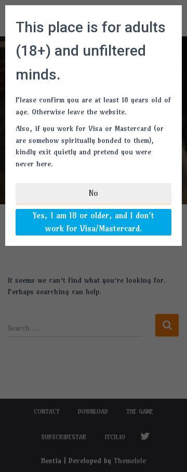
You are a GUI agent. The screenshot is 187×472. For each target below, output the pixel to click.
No (93, 193)
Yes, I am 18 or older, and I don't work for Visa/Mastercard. (93, 222)
